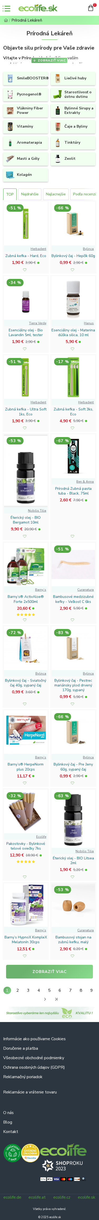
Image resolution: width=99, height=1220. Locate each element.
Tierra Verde (37, 323)
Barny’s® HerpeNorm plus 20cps (26, 767)
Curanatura (85, 590)
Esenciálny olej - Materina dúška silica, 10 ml (73, 332)
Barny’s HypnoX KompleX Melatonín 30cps (25, 940)
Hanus (89, 323)
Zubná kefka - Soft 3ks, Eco (73, 412)
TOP (10, 194)
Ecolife (41, 837)
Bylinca (88, 249)
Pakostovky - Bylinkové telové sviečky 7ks (25, 846)
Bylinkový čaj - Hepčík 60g (73, 256)
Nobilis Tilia (37, 511)
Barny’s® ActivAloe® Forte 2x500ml (26, 599)
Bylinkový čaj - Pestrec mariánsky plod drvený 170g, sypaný (73, 685)
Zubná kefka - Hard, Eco (25, 256)
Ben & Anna (85, 482)
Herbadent (38, 249)
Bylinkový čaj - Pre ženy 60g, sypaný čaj (73, 767)
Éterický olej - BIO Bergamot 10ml (26, 520)
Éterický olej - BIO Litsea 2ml (73, 860)
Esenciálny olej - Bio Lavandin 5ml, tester (26, 332)
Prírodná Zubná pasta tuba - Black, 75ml (73, 491)
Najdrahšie (30, 194)
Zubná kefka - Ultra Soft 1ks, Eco (25, 412)
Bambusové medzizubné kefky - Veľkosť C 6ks (73, 599)
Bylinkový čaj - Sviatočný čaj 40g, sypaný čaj (25, 683)
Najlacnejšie (56, 194)
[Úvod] (6, 20)
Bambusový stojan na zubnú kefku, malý (73, 940)
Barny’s (40, 590)
